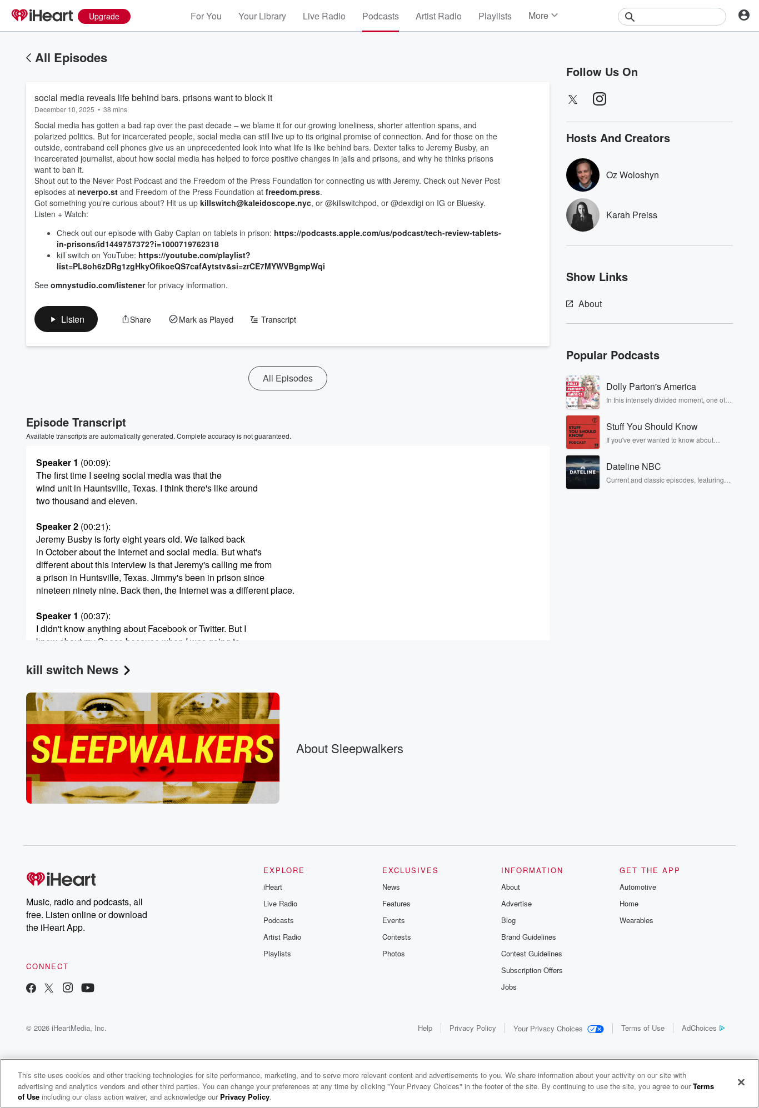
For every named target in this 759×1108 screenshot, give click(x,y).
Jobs (509, 986)
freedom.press (293, 191)
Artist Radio (439, 15)
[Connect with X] (48, 988)
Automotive (638, 886)
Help (425, 1027)
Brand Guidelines (528, 936)
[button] (66, 319)
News (391, 886)
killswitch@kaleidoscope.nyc (255, 202)
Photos (393, 953)
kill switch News (72, 669)
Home (629, 903)
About (590, 303)
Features (396, 903)
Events (393, 920)
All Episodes (71, 57)
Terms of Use (643, 1027)
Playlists (495, 15)
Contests (396, 936)
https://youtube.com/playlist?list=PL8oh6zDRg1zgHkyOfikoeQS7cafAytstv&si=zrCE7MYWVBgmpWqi (191, 260)
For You (206, 15)
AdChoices (699, 1027)
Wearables (636, 920)
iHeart (272, 886)
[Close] (741, 1082)
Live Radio (324, 15)
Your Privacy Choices (548, 1028)
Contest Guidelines (531, 953)
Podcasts (380, 15)
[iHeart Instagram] (68, 988)
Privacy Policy (473, 1027)
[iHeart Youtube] (87, 988)
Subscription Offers (532, 970)
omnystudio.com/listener (98, 284)
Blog (508, 920)
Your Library (262, 15)
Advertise (516, 903)
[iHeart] (41, 16)
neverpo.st (97, 191)
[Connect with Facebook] (31, 988)
